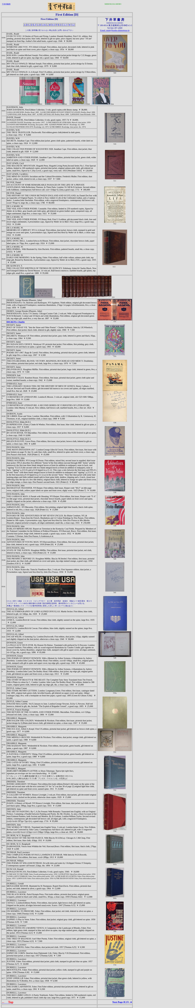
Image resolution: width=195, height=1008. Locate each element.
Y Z (73, 25)
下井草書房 (6, 4)
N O (53, 25)
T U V (65, 25)
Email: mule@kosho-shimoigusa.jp (114, 30)
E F (34, 25)
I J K (44, 25)
